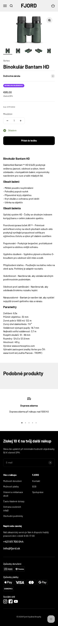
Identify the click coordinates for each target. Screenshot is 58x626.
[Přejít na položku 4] (38, 51)
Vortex (6, 60)
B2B (34, 486)
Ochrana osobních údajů (12, 508)
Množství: (8, 114)
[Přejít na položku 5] (48, 51)
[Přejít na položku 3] (28, 51)
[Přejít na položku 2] (18, 51)
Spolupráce (38, 492)
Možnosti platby (11, 486)
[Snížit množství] (7, 120)
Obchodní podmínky (13, 516)
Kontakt (36, 481)
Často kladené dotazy (13, 501)
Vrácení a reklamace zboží (13, 494)
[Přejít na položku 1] (7, 51)
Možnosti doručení (12, 481)
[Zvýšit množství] (21, 120)
